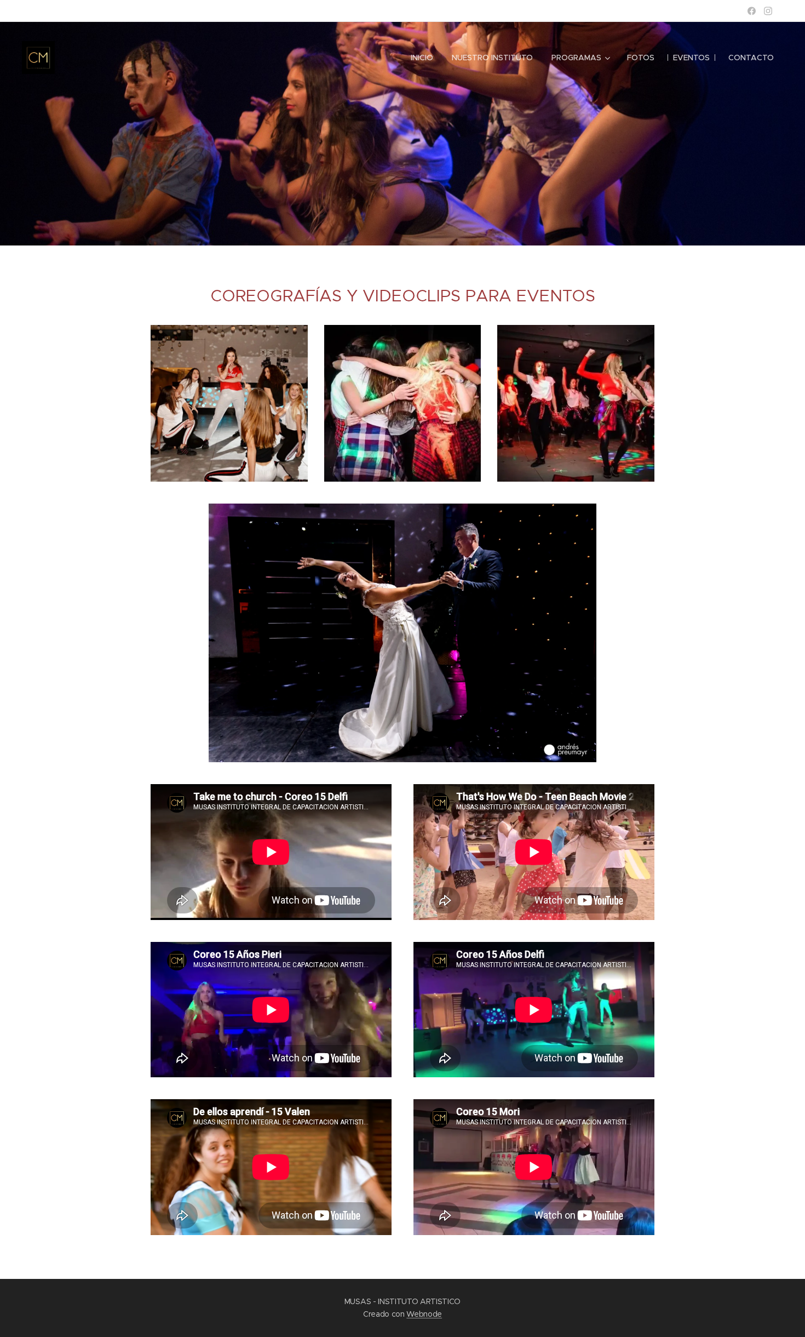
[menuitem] (421, 57)
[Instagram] (768, 11)
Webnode (424, 1314)
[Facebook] (751, 11)
